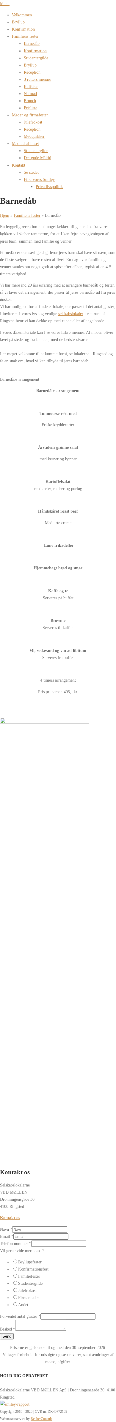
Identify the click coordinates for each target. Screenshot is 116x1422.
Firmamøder (28, 1297)
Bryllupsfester (30, 1262)
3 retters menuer (37, 79)
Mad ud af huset (25, 143)
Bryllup (18, 22)
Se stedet (31, 172)
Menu (5, 3)
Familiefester (29, 1276)
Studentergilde (36, 58)
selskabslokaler (70, 313)
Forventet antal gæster (20, 1316)
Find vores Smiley (39, 179)
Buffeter (31, 86)
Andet (23, 1304)
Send (6, 1336)
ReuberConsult (41, 1419)
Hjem (4, 215)
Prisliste (30, 107)
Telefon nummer (15, 1243)
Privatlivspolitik (49, 186)
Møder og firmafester (30, 115)
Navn (6, 1229)
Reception (32, 72)
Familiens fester (25, 36)
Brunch (30, 100)
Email (6, 1236)
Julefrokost (33, 122)
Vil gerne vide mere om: (22, 1250)
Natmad (30, 93)
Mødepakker (34, 136)
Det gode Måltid (37, 157)
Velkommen (22, 14)
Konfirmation (23, 29)
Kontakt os (10, 1217)
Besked (7, 1329)
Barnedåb (32, 43)
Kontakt (18, 165)
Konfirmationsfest (33, 1269)
